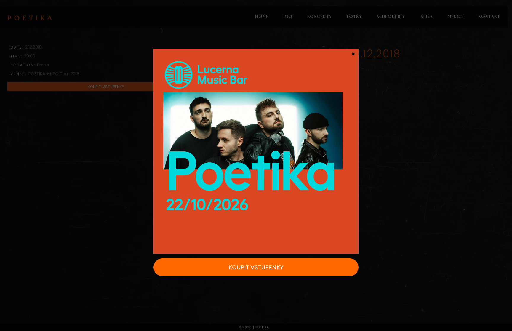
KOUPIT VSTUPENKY (256, 267)
